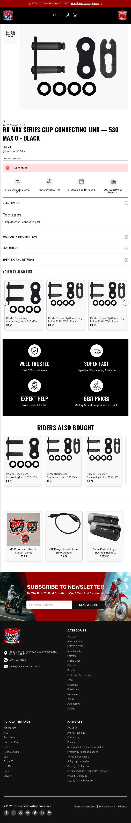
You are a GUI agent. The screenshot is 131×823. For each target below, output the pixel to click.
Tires (70, 680)
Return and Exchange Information (85, 747)
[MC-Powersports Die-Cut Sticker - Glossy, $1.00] (23, 529)
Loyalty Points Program (80, 780)
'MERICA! (72, 636)
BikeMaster (10, 766)
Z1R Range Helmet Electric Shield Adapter (64, 551)
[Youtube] (27, 813)
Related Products (65, 272)
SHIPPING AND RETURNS (18, 259)
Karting (71, 708)
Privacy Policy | (108, 806)
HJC (6, 732)
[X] (20, 813)
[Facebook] (6, 813)
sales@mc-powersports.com (25, 666)
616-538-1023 (17, 660)
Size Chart (10, 248)
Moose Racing (11, 751)
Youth (70, 699)
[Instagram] (13, 813)
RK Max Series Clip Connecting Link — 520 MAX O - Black (107, 320)
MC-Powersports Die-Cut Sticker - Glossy (24, 551)
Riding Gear (73, 660)
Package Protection (78, 766)
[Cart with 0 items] (75, 15)
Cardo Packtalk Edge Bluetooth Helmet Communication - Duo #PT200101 (104, 551)
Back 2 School (75, 641)
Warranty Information (20, 236)
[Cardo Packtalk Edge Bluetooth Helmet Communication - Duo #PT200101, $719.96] (104, 529)
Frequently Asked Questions (82, 751)
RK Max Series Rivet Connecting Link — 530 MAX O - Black (23, 320)
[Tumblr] (35, 813)
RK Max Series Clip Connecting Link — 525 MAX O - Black (65, 320)
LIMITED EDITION (75, 646)
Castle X (8, 761)
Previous (31, 3)
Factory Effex (11, 742)
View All (8, 775)
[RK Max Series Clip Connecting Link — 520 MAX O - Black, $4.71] (107, 304)
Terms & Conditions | (87, 806)
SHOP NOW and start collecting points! (86, 3)
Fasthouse (9, 737)
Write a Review (12, 158)
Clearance (72, 684)
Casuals (71, 665)
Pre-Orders (73, 689)
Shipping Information (78, 761)
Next (100, 3)
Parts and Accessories (79, 675)
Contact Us (73, 737)
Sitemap (122, 806)
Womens (72, 694)
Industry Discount (77, 775)
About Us (72, 728)
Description (11, 203)
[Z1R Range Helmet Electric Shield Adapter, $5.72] (64, 529)
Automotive (73, 703)
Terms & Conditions (78, 756)
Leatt (6, 747)
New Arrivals (74, 651)
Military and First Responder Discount (87, 771)
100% (6, 771)
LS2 (6, 756)
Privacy (71, 742)
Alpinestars (10, 728)
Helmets (72, 656)
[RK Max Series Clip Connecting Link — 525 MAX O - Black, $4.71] (65, 304)
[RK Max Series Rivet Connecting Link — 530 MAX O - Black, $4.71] (23, 304)
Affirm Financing (76, 732)
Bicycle (71, 670)
